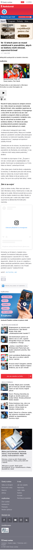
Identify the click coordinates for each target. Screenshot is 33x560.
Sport (3, 21)
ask (16, 272)
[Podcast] (1, 99)
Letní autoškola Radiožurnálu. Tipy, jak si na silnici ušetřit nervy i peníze (20, 357)
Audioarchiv (5, 504)
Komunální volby (7, 487)
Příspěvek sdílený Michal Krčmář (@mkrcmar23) (16, 246)
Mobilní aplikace (7, 509)
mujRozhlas (5, 292)
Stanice (4, 490)
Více (27, 21)
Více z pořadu (7, 382)
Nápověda (20, 487)
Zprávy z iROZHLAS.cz (10, 427)
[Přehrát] (3, 93)
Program (11, 21)
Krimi (4, 300)
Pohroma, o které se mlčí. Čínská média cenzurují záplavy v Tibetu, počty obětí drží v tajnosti (15, 460)
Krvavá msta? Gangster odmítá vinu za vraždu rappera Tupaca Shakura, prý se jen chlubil (20, 365)
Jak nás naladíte (22, 485)
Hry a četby (6, 297)
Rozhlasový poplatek (24, 498)
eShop (4, 493)
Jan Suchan (9, 272)
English (3, 544)
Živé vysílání (6, 312)
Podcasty (5, 507)
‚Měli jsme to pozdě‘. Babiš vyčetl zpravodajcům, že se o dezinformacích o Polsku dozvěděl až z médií (16, 467)
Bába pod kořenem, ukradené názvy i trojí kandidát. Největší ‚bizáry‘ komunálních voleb (14, 453)
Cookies (3, 543)
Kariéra (19, 493)
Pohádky (5, 304)
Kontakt (19, 495)
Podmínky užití (22, 543)
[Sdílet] (4, 99)
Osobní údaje (12, 543)
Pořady (20, 21)
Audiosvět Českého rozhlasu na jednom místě (14, 320)
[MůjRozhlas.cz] (3, 61)
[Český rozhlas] (6, 2)
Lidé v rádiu (21, 490)
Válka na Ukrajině (7, 485)
